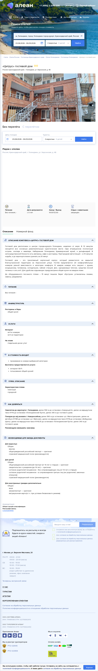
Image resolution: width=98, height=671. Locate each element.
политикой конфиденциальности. (69, 532)
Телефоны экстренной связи (14, 581)
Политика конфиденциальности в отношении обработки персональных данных (36, 608)
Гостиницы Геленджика (69, 57)
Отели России (14, 57)
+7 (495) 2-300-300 (49, 5)
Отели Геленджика (52, 57)
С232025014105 (8, 511)
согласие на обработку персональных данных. (76, 535)
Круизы (86, 17)
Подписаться (87, 524)
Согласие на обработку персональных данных (22, 605)
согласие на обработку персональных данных (62, 668)
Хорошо (89, 667)
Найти (78, 43)
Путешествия (51, 17)
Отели (5, 57)
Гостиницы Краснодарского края (32, 57)
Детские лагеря (70, 17)
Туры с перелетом (31, 17)
